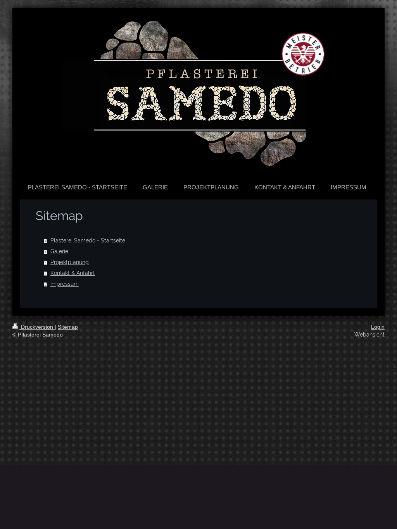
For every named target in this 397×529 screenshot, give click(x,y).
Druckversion (37, 327)
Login (378, 327)
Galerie (59, 251)
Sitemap (68, 327)
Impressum (64, 284)
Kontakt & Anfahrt (72, 273)
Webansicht (369, 334)
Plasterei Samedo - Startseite (87, 240)
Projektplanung (69, 262)
